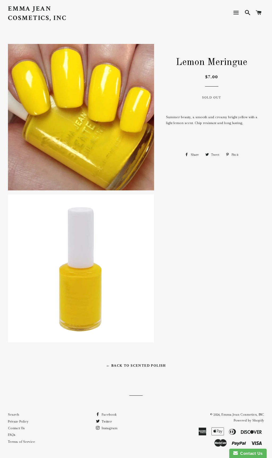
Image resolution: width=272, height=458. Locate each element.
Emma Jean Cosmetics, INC (37, 13)
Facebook (109, 414)
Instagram (109, 428)
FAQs (11, 435)
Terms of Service (21, 442)
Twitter (106, 421)
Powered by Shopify (249, 420)
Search (13, 414)
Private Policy (18, 421)
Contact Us (16, 428)
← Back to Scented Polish (136, 365)
